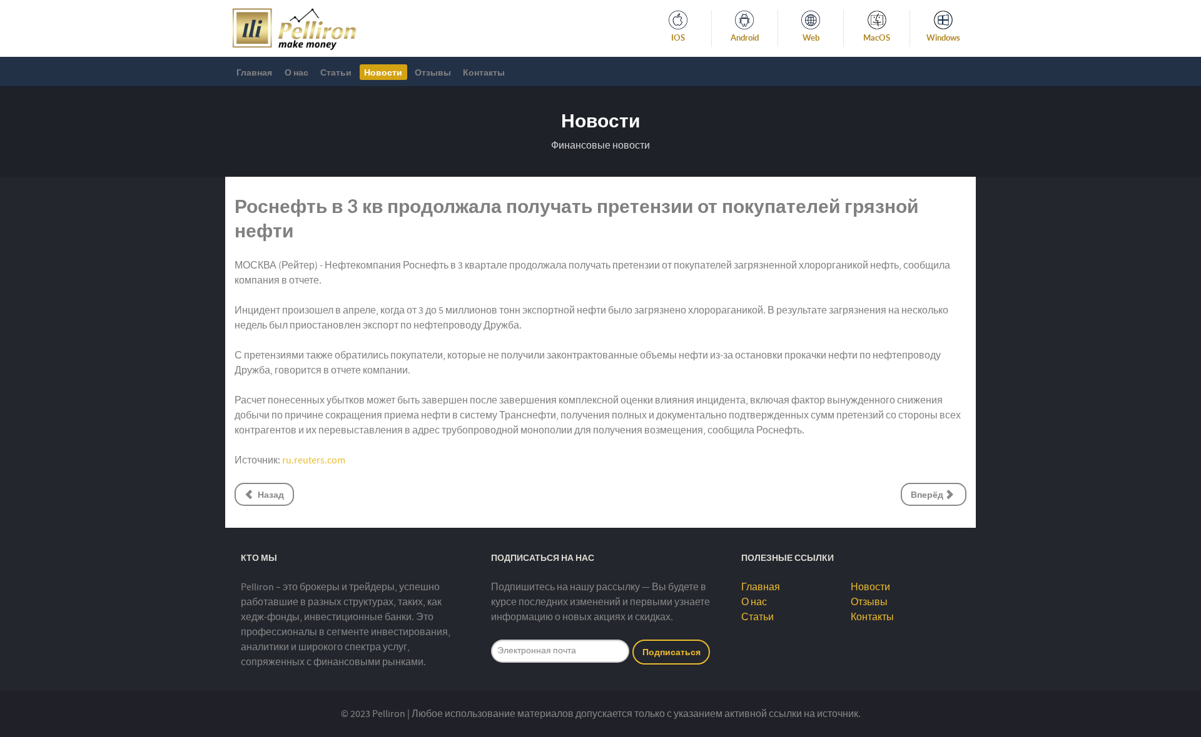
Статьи (757, 617)
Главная (760, 587)
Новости (870, 587)
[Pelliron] (294, 27)
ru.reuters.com (313, 460)
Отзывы (869, 602)
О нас (754, 602)
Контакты (872, 617)
